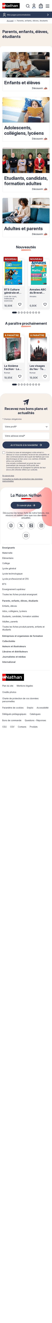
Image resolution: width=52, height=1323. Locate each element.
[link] (10, 525)
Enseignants (8, 547)
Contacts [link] (22, 726)
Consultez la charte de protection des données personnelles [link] (22, 480)
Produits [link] (34, 726)
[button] (14, 312)
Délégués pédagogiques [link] (14, 714)
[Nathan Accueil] (11, 6)
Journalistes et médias (14, 657)
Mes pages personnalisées (18, 15)
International (8, 662)
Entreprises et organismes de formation (22, 636)
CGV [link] (12, 726)
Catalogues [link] (35, 714)
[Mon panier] (41, 6)
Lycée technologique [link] (12, 573)
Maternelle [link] (7, 553)
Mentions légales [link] (25, 686)
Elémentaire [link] (7, 558)
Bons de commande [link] (11, 720)
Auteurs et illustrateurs (14, 646)
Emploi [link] (30, 707)
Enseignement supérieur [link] (13, 589)
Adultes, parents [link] (10, 621)
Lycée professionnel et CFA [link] (15, 579)
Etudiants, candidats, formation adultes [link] (20, 616)
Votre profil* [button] (11, 426)
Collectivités (8, 641)
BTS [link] (4, 584)
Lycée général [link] (9, 568)
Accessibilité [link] (43, 707)
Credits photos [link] (9, 692)
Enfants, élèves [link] (9, 606)
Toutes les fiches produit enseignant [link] (19, 594)
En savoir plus (8, 476)
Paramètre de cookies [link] (13, 707)
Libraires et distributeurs (15, 651)
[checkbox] (3, 452)
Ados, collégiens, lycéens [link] (14, 611)
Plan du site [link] (7, 686)
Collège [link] (6, 563)
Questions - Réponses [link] (35, 720)
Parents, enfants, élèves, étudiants (20, 601)
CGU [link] (4, 726)
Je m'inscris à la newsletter (24, 445)
